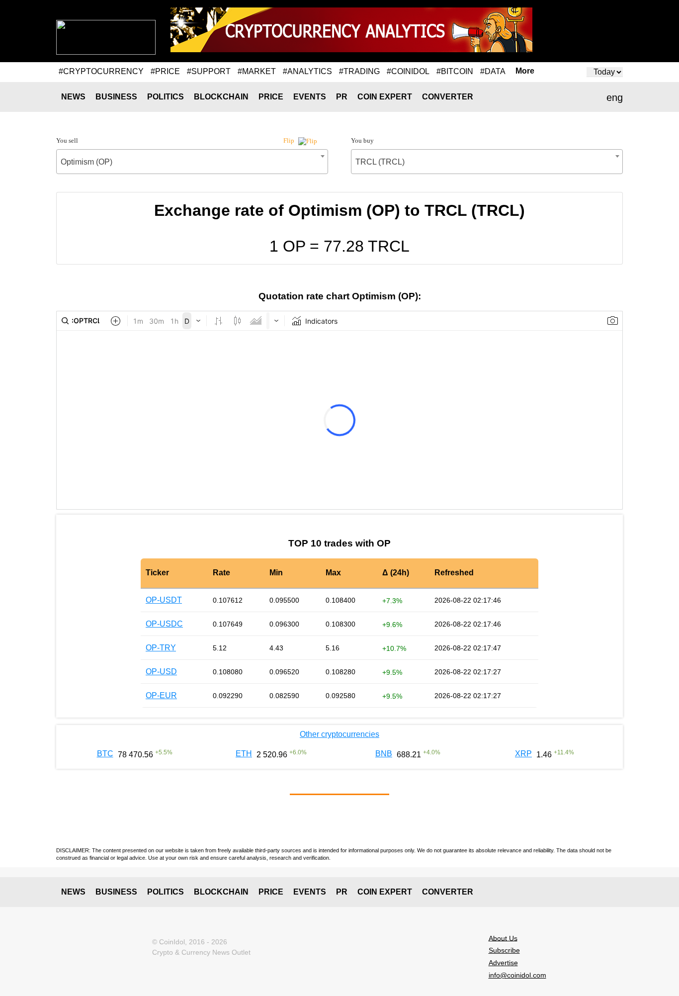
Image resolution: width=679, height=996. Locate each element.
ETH (244, 753)
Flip (289, 140)
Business (116, 96)
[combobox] (192, 161)
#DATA (493, 71)
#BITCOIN (454, 71)
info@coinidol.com (517, 975)
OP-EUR (161, 695)
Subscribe (504, 950)
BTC (105, 753)
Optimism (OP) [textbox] (86, 162)
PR (341, 96)
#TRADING (359, 71)
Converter (447, 96)
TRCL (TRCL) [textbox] (380, 162)
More (524, 71)
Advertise (503, 963)
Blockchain (221, 96)
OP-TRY (161, 647)
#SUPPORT (209, 71)
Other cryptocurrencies (339, 734)
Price (270, 96)
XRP (523, 753)
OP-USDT (164, 600)
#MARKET (257, 71)
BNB (383, 753)
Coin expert (384, 96)
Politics (165, 96)
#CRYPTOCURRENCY (101, 71)
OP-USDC (164, 624)
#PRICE (165, 71)
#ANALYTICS (307, 71)
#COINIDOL (408, 71)
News (73, 96)
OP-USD (161, 671)
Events (309, 96)
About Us (503, 938)
